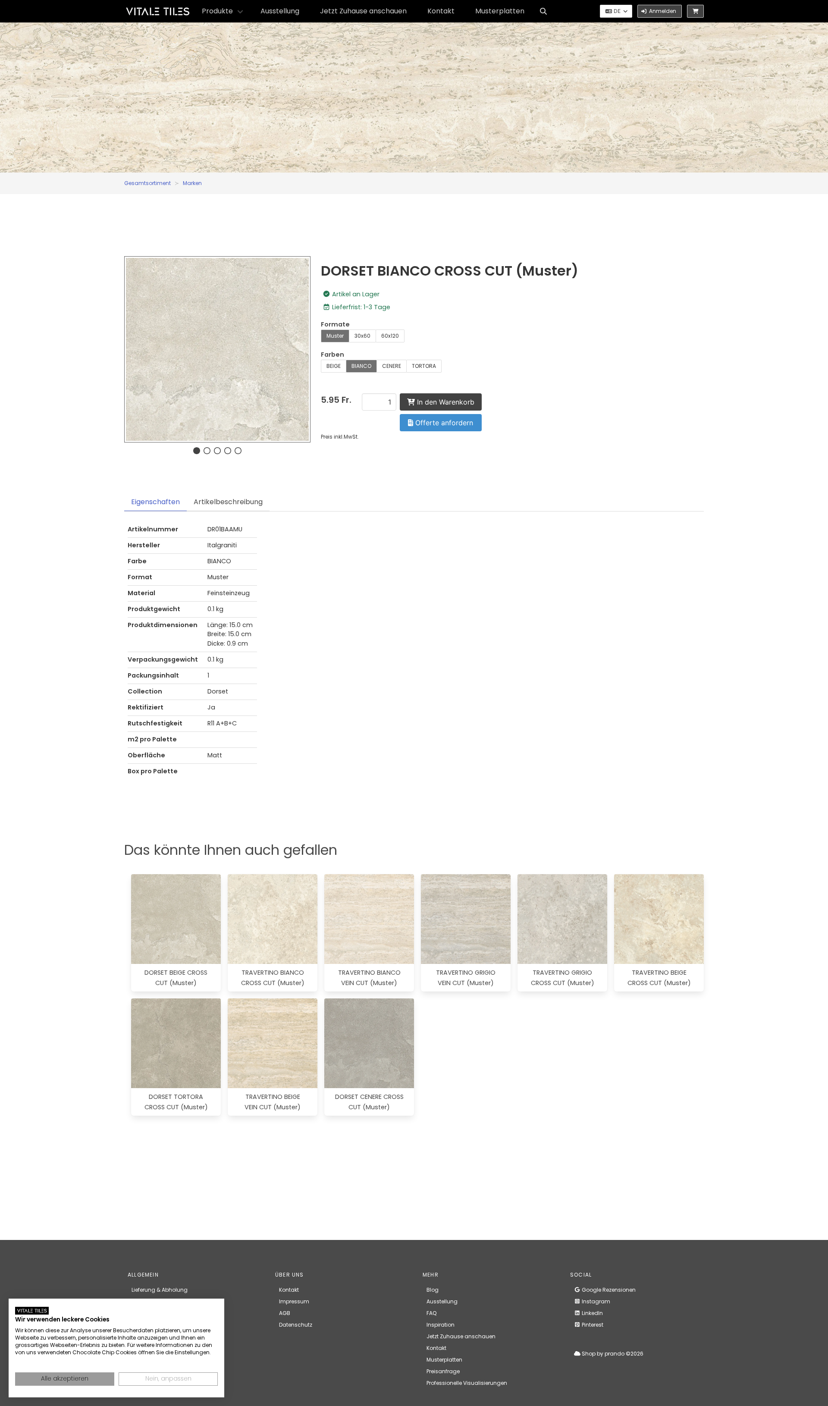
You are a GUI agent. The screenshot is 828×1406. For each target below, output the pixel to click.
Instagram (595, 1301)
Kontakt (441, 11)
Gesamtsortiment (147, 183)
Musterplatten (499, 11)
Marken (192, 183)
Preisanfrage (443, 1371)
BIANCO (361, 366)
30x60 (362, 335)
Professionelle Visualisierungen (467, 1383)
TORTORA (424, 366)
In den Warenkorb (444, 402)
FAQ (431, 1313)
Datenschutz (295, 1324)
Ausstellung (279, 11)
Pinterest (591, 1324)
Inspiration (441, 1324)
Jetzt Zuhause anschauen (363, 11)
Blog (433, 1289)
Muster (335, 335)
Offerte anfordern (443, 422)
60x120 (390, 335)
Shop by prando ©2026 (611, 1353)
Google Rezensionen (608, 1289)
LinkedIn (591, 1313)
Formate (335, 324)
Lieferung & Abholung (160, 1289)
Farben (332, 354)
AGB (284, 1313)
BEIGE (333, 366)
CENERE (391, 366)
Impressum (294, 1301)
